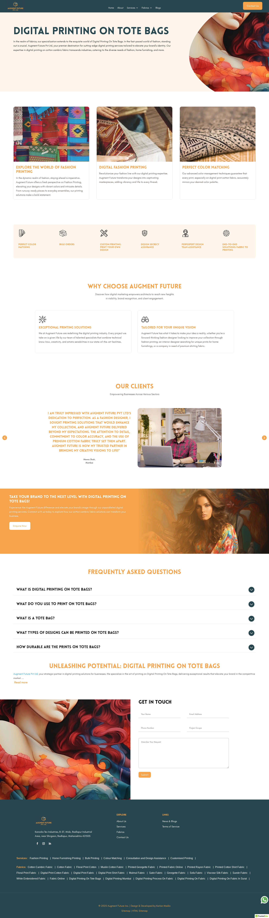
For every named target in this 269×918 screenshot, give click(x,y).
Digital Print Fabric (83, 873)
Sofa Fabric (196, 873)
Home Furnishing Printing (66, 858)
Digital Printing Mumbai (118, 878)
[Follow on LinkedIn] (49, 843)
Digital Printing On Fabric (191, 878)
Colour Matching (113, 858)
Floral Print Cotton (86, 867)
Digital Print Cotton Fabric (55, 873)
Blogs (158, 8)
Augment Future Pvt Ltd (25, 673)
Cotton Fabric (64, 867)
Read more (21, 682)
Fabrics (145, 8)
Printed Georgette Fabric (141, 867)
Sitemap (125, 910)
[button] (4, 437)
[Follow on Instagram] (43, 843)
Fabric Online (57, 878)
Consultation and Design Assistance (146, 858)
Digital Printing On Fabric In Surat (228, 878)
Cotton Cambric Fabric (40, 867)
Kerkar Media (163, 905)
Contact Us (253, 5)
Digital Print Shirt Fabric (111, 873)
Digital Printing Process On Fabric (154, 878)
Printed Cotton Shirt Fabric (229, 867)
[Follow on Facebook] (37, 843)
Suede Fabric (240, 873)
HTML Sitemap (140, 910)
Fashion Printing (39, 858)
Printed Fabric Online (171, 867)
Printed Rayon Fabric (199, 867)
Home (111, 8)
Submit (144, 774)
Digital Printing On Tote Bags (85, 878)
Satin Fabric (156, 873)
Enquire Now (20, 525)
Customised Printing (181, 858)
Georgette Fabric (176, 873)
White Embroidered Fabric (31, 878)
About (120, 8)
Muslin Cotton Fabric (112, 867)
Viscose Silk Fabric (217, 873)
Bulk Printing (92, 858)
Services (131, 8)
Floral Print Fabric (26, 873)
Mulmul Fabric (137, 873)
